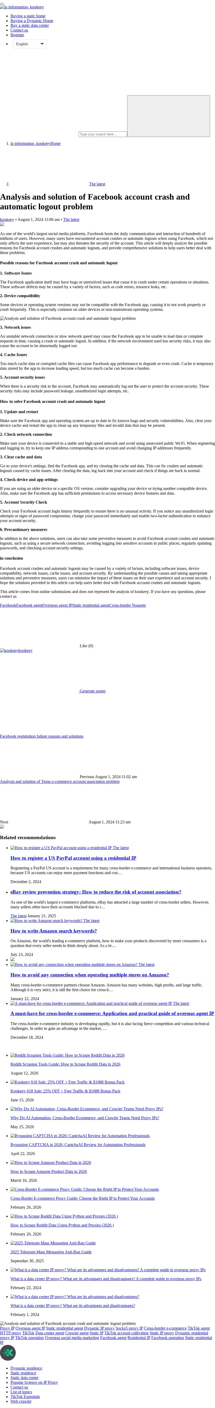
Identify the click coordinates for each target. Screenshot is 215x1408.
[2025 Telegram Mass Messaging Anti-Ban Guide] (53, 1243)
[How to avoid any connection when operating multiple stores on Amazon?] (74, 964)
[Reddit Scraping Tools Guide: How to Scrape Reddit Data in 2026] (67, 1055)
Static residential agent (90, 605)
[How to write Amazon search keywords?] (46, 920)
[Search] (168, 116)
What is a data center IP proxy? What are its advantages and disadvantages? (72, 1305)
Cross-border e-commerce (165, 1328)
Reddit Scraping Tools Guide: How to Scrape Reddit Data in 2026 (65, 1064)
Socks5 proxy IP (129, 1328)
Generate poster (92, 691)
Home (35, 143)
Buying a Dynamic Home (31, 20)
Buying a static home (27, 16)
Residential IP (138, 1337)
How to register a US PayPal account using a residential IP (73, 858)
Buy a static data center (29, 25)
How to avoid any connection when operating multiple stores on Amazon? (89, 975)
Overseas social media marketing (72, 1337)
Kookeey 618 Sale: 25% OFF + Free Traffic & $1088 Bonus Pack (65, 1091)
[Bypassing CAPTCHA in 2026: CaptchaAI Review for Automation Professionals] (80, 1135)
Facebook (8, 605)
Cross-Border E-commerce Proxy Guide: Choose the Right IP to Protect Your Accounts (82, 1198)
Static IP (96, 1333)
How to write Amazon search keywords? (53, 931)
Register (17, 35)
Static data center (24, 1377)
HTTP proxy (10, 1333)
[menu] (2, 3)
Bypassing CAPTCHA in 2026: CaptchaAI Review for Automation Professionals (78, 1144)
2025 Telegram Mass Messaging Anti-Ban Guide (51, 1252)
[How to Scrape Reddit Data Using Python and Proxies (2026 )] (64, 1216)
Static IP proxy (162, 1333)
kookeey (7, 219)
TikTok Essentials (25, 1396)
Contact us (19, 30)
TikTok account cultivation (126, 1333)
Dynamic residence (26, 1368)
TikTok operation (29, 1337)
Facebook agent (29, 605)
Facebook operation (167, 1337)
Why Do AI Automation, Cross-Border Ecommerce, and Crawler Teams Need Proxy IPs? (84, 1118)
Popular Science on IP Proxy (34, 1382)
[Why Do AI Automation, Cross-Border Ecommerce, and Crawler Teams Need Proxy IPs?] (86, 1109)
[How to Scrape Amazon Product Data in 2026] (50, 1162)
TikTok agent (199, 1328)
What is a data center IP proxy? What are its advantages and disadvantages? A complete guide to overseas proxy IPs (105, 1279)
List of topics (21, 1392)
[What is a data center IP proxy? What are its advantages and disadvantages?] (74, 1296)
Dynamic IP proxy (99, 1328)
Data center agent (49, 1333)
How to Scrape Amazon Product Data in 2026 (48, 1171)
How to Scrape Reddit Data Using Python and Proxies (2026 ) (62, 1225)
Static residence (23, 1373)
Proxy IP (7, 1328)
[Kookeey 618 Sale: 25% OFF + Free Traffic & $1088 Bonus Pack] (67, 1082)
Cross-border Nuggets (127, 605)
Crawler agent (77, 1333)
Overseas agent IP (57, 605)
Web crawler (20, 1401)
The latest (71, 219)
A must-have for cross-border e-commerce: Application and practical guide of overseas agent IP (112, 1013)
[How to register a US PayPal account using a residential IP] (61, 847)
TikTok (28, 1333)
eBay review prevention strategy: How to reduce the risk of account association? (95, 892)
